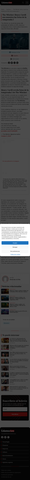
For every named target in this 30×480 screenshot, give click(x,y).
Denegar (15, 247)
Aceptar (15, 243)
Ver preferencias (15, 251)
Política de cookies (15, 254)
